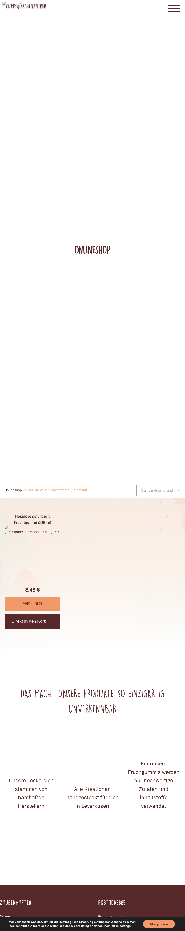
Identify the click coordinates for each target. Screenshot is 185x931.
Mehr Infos (32, 603)
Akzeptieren (159, 924)
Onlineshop (13, 490)
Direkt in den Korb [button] (29, 621)
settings (125, 926)
